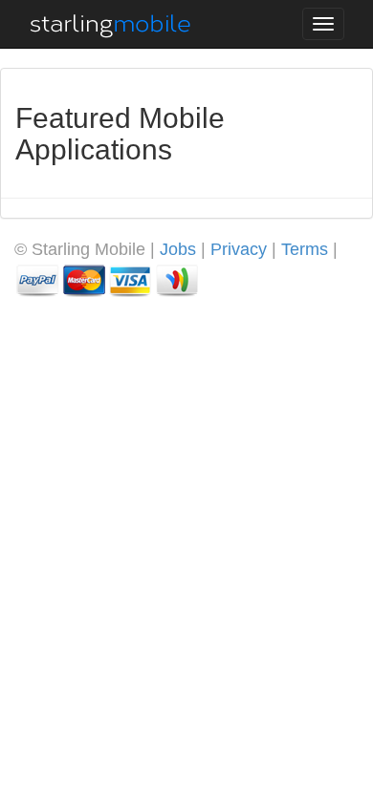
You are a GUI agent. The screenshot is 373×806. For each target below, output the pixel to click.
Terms (304, 249)
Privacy (238, 249)
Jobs (178, 249)
